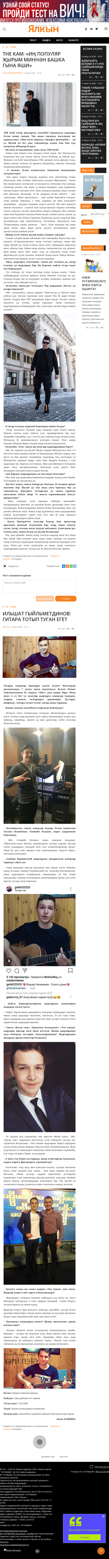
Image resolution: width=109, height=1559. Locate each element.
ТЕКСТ (33, 40)
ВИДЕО (47, 40)
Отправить (65, 599)
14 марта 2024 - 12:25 (90, 254)
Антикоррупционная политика (13, 1531)
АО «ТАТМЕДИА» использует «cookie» (17, 1533)
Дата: (84, 214)
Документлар (47, 1456)
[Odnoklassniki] (85, 29)
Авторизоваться (44, 598)
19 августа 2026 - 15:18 (91, 140)
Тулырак (84, 1537)
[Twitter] (96, 29)
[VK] (90, 29)
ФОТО (59, 40)
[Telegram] (74, 566)
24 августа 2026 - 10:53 (91, 56)
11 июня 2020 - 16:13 (19, 627)
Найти (87, 222)
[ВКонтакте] (63, 566)
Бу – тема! (11, 47)
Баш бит (64, 1456)
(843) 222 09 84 (102, 1471)
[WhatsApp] (71, 566)
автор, (6, 626)
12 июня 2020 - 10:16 (32, 73)
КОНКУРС (73, 40)
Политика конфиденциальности (14, 1545)
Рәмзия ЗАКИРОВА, (13, 72)
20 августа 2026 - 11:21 (91, 116)
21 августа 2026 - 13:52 (91, 83)
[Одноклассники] (67, 566)
